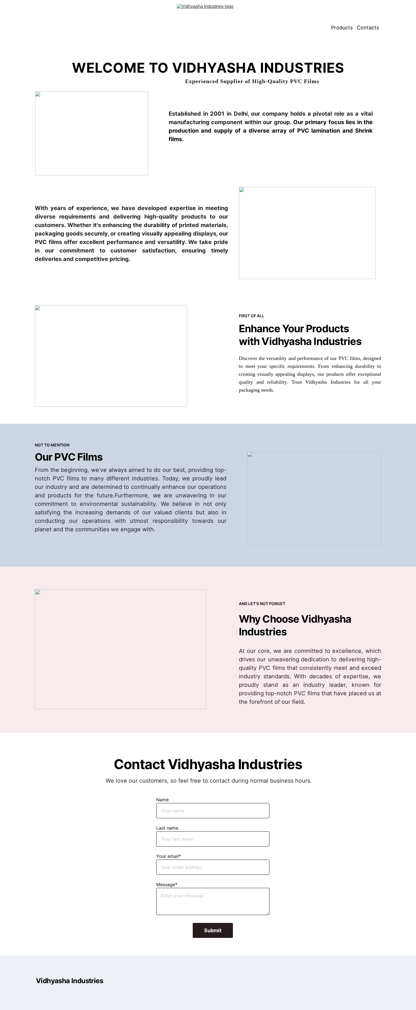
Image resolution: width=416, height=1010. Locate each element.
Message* (166, 884)
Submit (213, 930)
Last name (167, 828)
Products (342, 28)
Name (162, 799)
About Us (316, 28)
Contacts (368, 28)
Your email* (168, 856)
